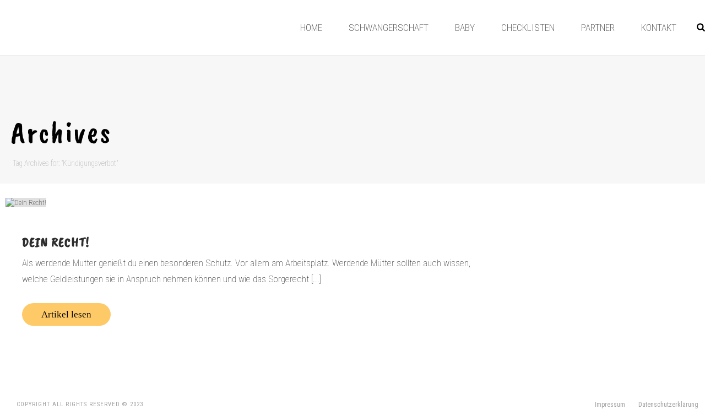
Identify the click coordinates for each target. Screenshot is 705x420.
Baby (465, 27)
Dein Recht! (55, 242)
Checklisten (528, 27)
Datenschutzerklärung (668, 404)
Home (311, 27)
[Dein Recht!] (257, 202)
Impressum (610, 404)
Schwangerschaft (389, 27)
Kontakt (658, 27)
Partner (598, 27)
